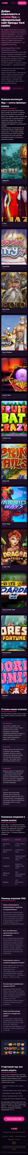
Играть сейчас (5, 88)
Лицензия (5, 1136)
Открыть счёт (22, 2)
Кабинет (14, 3)
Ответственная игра (20, 1136)
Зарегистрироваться (18, 88)
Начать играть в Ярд (14, 1119)
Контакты (17, 1139)
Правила (11, 1136)
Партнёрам (11, 1139)
